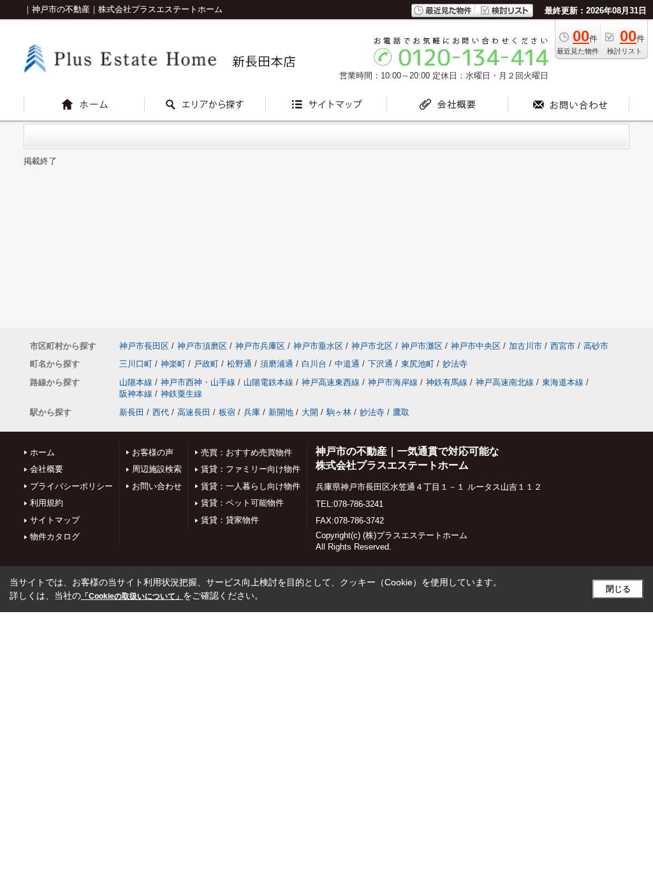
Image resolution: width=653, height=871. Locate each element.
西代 (160, 412)
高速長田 (193, 412)
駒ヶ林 (338, 412)
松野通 (239, 364)
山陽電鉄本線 (268, 382)
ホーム (42, 452)
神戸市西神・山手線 (198, 382)
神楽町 (173, 364)
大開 (310, 412)
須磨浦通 (276, 364)
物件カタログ (55, 536)
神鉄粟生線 (181, 394)
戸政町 (206, 364)
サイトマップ (55, 520)
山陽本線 (135, 382)
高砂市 (595, 346)
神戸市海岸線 (393, 382)
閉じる (618, 589)
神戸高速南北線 (505, 382)
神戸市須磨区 (202, 346)
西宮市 (562, 346)
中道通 (347, 364)
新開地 (280, 412)
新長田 (131, 412)
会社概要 (46, 469)
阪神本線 (135, 394)
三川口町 (135, 364)
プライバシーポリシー (71, 486)
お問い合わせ (157, 486)
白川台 (314, 364)
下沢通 (380, 364)
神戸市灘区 (422, 346)
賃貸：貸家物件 (230, 520)
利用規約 (46, 503)
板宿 (227, 412)
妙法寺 (455, 364)
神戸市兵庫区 (260, 346)
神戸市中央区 (476, 346)
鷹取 (401, 412)
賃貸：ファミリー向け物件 (250, 469)
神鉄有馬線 (446, 382)
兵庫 (252, 412)
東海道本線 (562, 382)
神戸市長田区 (144, 346)
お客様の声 (152, 452)
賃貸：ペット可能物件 (242, 503)
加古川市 (525, 346)
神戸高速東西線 (331, 382)
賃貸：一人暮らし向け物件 (250, 486)
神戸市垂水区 (318, 346)
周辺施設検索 (157, 469)
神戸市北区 (372, 346)
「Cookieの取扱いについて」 (132, 596)
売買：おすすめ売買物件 (246, 452)
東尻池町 (417, 364)
